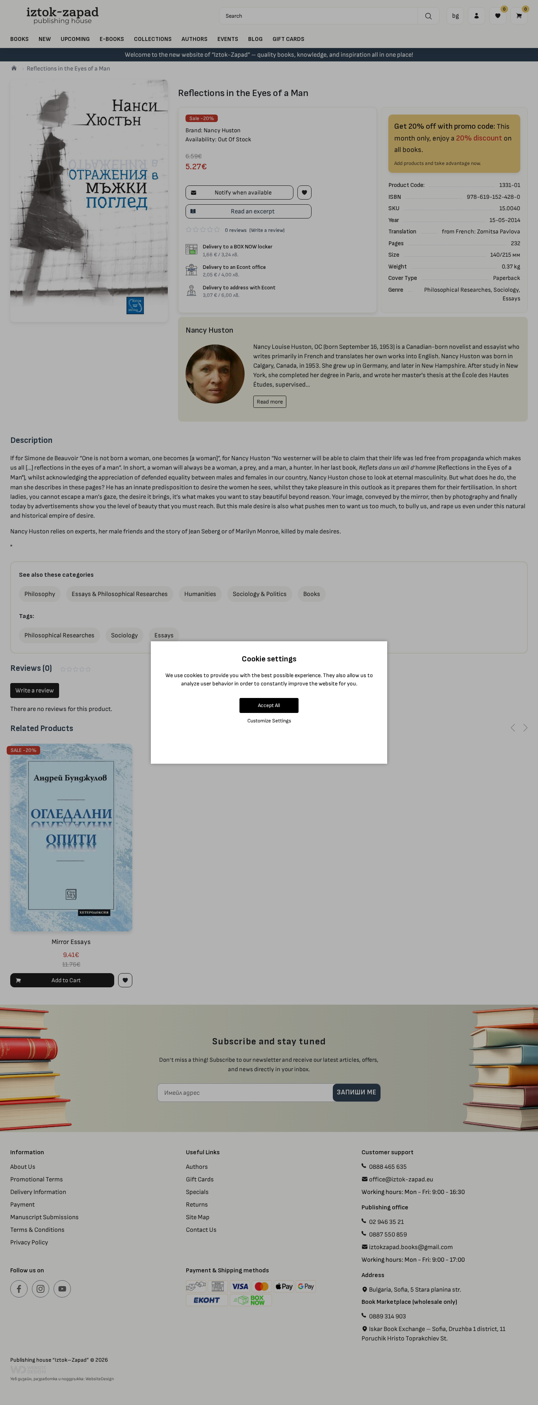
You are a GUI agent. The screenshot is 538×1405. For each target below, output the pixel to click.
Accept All (269, 705)
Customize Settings (269, 721)
